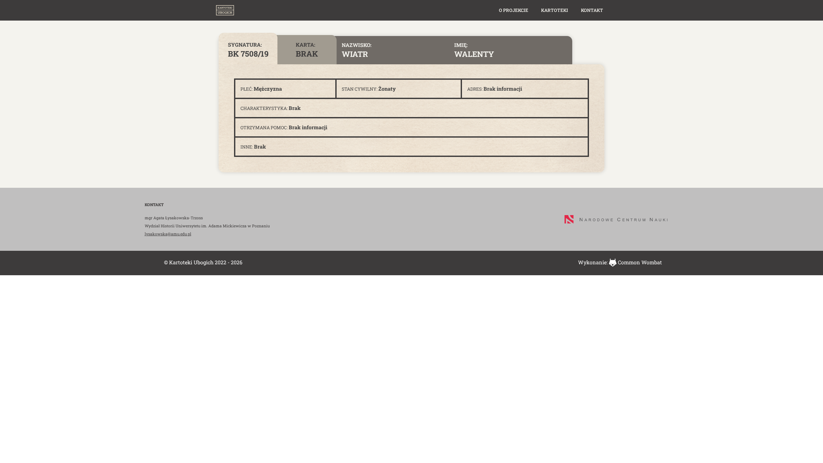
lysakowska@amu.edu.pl (168, 233)
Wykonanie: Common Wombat (620, 262)
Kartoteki (554, 10)
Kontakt (592, 10)
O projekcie (513, 10)
